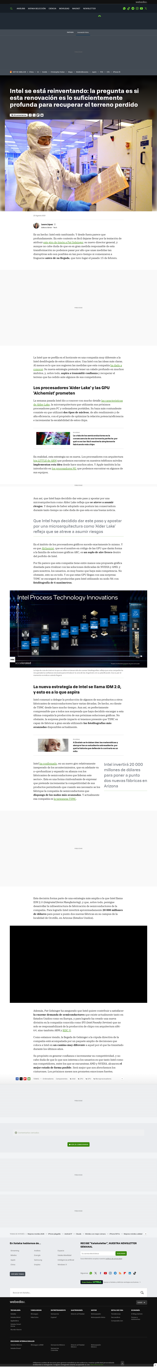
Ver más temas (17, 1274)
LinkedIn (130, 1273)
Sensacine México (58, 1345)
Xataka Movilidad (64, 1255)
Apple (13, 1260)
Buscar (142, 1292)
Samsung (38, 1260)
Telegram (132, 8)
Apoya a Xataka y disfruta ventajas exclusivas (121, 1282)
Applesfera (15, 1320)
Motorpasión (96, 1314)
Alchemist (48, 548)
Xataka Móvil (15, 1317)
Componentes (61, 1078)
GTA (108, 72)
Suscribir (121, 1253)
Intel (73, 1078)
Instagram (137, 8)
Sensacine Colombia (55, 1349)
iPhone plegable (54, 1234)
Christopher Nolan (58, 72)
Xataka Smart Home (16, 1325)
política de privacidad (114, 1258)
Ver (79, 1144)
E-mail (41, 115)
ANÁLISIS (21, 8)
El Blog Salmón (137, 1314)
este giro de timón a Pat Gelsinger (63, 242)
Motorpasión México (96, 1346)
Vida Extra (34, 1317)
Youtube (141, 8)
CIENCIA (52, 8)
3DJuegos (34, 1314)
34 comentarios (20, 115)
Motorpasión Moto (98, 1317)
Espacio (61, 1250)
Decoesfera (115, 1317)
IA (38, 72)
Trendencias (116, 1314)
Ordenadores (48, 1078)
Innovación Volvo (83, 32)
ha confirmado (48, 763)
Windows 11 (62, 1264)
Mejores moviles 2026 (36, 1234)
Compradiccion (117, 1320)
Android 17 (68, 1234)
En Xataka (76, 432)
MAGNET (76, 8)
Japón (94, 72)
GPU (89, 1078)
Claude (79, 1234)
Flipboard (38, 115)
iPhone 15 (116, 72)
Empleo (37, 1264)
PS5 (101, 72)
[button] (48, 224)
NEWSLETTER (89, 8)
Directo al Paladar (78, 1314)
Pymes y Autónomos (135, 1318)
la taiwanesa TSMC (65, 798)
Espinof (53, 1317)
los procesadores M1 (64, 468)
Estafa (44, 72)
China (31, 72)
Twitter (145, 8)
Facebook (30, 115)
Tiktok (128, 8)
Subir (139, 1302)
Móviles (14, 1255)
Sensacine (55, 1314)
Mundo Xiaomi (16, 1329)
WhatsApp (124, 8)
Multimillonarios (82, 72)
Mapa (70, 72)
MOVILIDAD (64, 8)
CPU (81, 1078)
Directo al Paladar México (78, 1346)
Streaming (15, 1250)
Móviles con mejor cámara (95, 1234)
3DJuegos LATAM (37, 1345)
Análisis (37, 1250)
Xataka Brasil (16, 1348)
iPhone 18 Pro (115, 1234)
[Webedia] (141, 1)
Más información (96, 1364)
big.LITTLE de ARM (45, 460)
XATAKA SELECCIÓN (37, 8)
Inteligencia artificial (66, 1260)
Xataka (13, 1314)
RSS (120, 1273)
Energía (37, 1255)
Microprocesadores (103, 1078)
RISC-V (67, 1030)
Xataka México (16, 1345)
